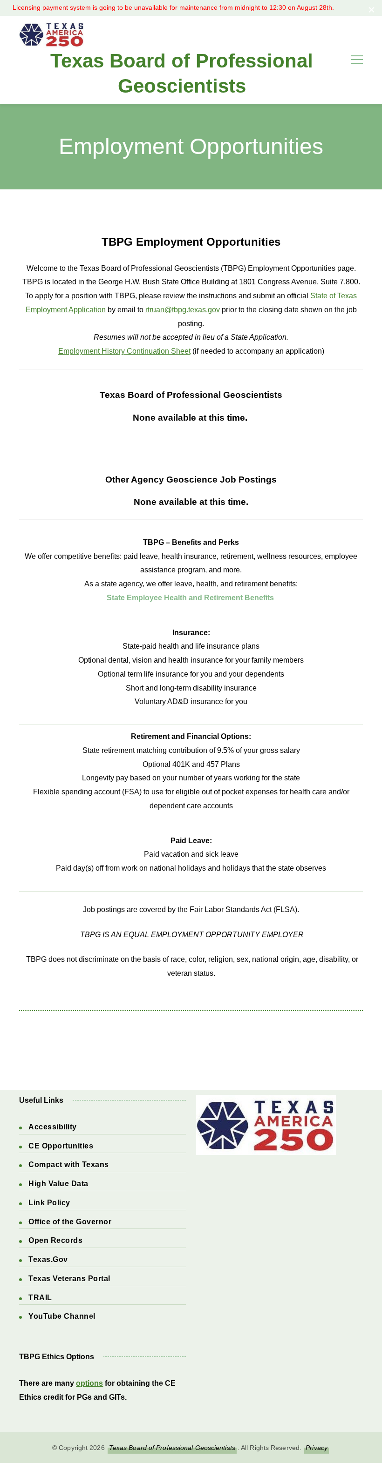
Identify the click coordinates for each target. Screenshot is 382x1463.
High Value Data (58, 1184)
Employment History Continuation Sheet (124, 351)
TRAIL (40, 1298)
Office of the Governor (69, 1222)
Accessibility (52, 1127)
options (89, 1383)
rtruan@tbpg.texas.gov (182, 310)
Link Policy (49, 1203)
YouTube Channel (62, 1316)
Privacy (316, 1447)
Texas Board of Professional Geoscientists (181, 73)
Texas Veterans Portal (69, 1278)
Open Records (55, 1240)
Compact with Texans (68, 1164)
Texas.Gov (48, 1259)
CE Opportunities (60, 1146)
